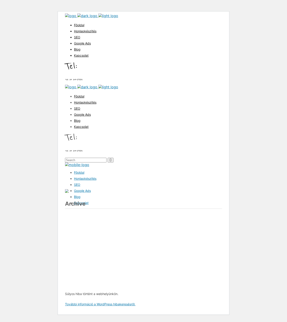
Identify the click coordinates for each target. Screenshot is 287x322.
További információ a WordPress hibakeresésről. (100, 304)
